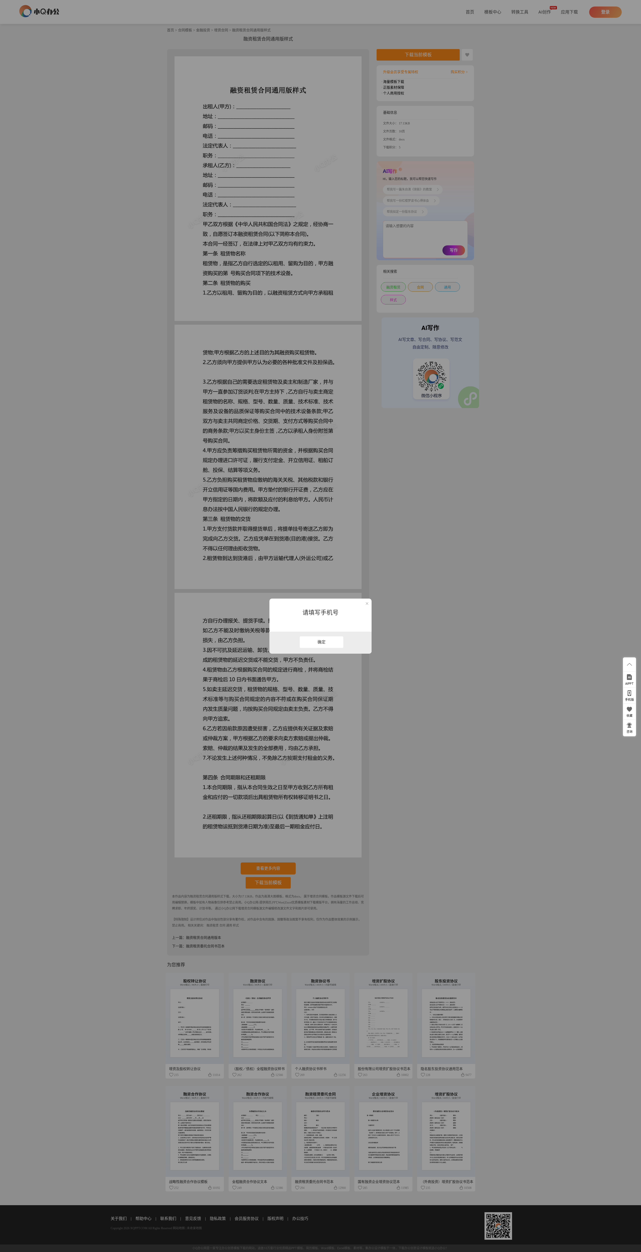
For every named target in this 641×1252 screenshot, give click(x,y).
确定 (321, 642)
